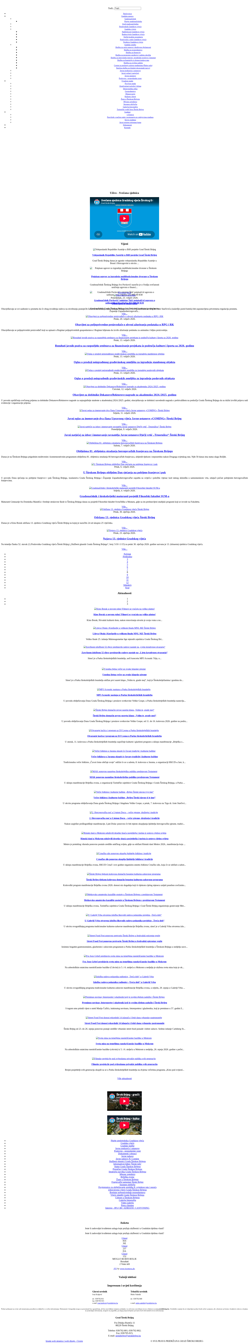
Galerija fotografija (130, 107)
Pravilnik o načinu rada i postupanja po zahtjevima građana (130, 117)
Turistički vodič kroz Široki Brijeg (130, 109)
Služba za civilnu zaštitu (133, 63)
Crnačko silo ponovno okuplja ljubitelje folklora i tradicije (124, 859)
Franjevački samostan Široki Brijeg (127, 1182)
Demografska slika (130, 89)
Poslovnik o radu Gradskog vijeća (133, 39)
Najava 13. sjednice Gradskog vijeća (124, 538)
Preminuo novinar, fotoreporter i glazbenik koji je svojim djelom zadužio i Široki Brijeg (124, 1002)
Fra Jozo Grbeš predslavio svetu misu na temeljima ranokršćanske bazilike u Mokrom (124, 961)
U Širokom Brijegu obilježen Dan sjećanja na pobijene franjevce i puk (124, 472)
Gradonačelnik (130, 19)
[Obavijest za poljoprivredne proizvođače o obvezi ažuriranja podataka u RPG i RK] (124, 316)
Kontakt (127, 127)
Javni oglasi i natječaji (130, 73)
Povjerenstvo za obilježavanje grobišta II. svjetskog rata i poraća (127, 1187)
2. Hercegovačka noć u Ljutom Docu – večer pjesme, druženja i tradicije (124, 818)
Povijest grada (130, 83)
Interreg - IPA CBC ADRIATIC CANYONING (127, 1208)
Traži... (111, 8)
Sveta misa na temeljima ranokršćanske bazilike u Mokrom (124, 1043)
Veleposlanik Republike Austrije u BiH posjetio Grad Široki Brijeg (124, 255)
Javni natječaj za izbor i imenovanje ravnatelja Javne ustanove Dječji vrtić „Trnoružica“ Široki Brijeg (124, 434)
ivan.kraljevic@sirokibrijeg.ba (107, 1303)
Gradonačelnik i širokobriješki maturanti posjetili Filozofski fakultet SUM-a (124, 496)
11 (127, 580)
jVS (115, 1268)
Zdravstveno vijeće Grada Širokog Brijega (127, 1190)
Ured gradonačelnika (130, 24)
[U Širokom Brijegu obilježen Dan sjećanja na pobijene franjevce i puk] (124, 464)
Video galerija (127, 1203)
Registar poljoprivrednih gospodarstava (127, 1192)
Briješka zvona (127, 1177)
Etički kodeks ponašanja (133, 37)
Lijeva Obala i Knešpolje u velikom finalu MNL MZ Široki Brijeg (124, 633)
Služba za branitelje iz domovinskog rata (133, 60)
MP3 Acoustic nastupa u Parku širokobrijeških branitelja (124, 695)
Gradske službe (130, 45)
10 (127, 577)
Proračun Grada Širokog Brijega (127, 1169)
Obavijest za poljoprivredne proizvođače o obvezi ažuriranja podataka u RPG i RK (124, 324)
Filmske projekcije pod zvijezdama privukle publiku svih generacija (124, 1064)
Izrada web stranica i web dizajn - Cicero (64, 1341)
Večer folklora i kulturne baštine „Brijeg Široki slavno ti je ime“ (124, 797)
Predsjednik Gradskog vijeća (130, 26)
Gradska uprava (127, 16)
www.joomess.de (127, 1268)
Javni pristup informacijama (130, 122)
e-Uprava (130, 115)
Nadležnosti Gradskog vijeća (133, 32)
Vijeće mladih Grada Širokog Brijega (127, 1195)
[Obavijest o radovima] (124, 295)
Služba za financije (133, 52)
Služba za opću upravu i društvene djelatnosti (133, 47)
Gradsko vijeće (130, 29)
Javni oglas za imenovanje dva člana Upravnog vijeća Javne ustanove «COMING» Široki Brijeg (124, 418)
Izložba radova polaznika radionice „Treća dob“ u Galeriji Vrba (124, 982)
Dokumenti (127, 125)
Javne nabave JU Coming (127, 1159)
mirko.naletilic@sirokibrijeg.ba (146, 1303)
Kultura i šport (130, 96)
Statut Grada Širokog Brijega (127, 1166)
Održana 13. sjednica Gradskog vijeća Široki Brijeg (124, 517)
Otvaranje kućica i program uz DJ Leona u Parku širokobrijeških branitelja (124, 736)
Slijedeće (127, 585)
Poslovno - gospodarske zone (130, 78)
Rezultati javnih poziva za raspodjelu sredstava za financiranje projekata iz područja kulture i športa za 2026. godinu (124, 345)
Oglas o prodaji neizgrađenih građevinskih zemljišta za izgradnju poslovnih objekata (124, 378)
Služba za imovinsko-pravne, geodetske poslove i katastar (133, 58)
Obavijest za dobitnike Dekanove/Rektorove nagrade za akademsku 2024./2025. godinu (124, 394)
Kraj (127, 587)
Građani (127, 112)
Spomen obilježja (130, 104)
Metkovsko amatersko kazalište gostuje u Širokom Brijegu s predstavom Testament (124, 900)
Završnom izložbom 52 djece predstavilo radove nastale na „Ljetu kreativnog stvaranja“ (125, 652)
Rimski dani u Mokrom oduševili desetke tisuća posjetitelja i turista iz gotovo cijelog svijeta (124, 838)
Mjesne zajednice (130, 102)
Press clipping (127, 1205)
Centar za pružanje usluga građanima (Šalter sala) (133, 65)
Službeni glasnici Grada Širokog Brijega (127, 1161)
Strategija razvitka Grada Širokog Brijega (127, 1171)
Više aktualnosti (124, 1078)
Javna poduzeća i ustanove (130, 70)
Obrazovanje (130, 94)
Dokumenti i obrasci (127, 1153)
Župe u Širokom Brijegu (130, 99)
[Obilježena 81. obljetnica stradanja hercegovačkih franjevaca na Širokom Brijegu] (124, 443)
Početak (127, 554)
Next (129, 292)
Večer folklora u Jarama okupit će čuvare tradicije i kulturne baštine (124, 756)
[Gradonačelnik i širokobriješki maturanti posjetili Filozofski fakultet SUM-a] (124, 488)
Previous (122, 292)
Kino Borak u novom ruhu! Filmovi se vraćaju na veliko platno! (125, 614)
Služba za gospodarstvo (133, 50)
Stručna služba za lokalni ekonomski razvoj (133, 68)
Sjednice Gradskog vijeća (133, 42)
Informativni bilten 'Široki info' (127, 1164)
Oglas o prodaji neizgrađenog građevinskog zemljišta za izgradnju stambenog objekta (124, 362)
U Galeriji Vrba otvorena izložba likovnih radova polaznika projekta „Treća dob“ (124, 920)
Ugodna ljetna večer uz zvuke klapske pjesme (124, 674)
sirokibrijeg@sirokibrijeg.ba (128, 1336)
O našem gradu (127, 81)
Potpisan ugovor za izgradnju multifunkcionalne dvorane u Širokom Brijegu (124, 277)
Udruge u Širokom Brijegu (127, 1197)
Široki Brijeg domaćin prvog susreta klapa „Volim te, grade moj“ (124, 715)
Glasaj (124, 1238)
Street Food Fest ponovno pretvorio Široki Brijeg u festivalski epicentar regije (124, 941)
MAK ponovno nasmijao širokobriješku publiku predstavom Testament (124, 777)
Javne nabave (127, 1156)
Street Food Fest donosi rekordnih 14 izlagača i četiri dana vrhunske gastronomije (124, 1023)
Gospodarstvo (130, 91)
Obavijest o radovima (124, 303)
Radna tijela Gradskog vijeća (133, 34)
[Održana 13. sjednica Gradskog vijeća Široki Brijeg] (124, 509)
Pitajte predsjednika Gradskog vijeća (127, 1140)
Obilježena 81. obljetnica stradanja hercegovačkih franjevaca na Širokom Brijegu (124, 451)
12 (127, 582)
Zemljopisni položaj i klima (130, 86)
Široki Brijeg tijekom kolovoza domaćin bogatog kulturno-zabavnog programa (124, 879)
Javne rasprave (130, 76)
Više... (124, 314)
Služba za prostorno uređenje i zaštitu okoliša (133, 55)
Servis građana (130, 120)
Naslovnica (127, 14)
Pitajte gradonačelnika (133, 21)
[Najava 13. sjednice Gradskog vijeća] (124, 530)
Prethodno (127, 556)
